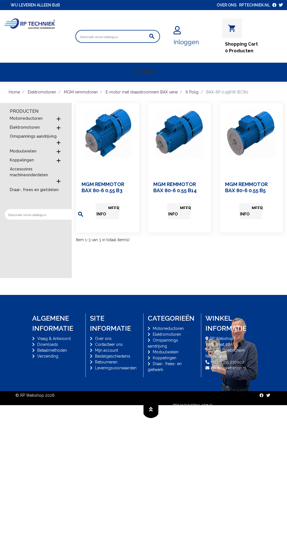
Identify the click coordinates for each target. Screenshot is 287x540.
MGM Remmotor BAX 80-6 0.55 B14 (175, 187)
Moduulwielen (23, 151)
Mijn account (106, 350)
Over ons (103, 338)
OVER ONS (227, 5)
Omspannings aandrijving (33, 136)
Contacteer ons (109, 344)
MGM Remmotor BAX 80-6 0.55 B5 (246, 187)
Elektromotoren (25, 127)
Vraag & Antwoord (54, 338)
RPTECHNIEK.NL (254, 5)
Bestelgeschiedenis (112, 356)
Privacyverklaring (193, 405)
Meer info (107, 211)
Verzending (47, 356)
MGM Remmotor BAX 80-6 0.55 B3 (103, 187)
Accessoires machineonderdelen (29, 172)
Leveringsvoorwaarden (115, 368)
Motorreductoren (26, 118)
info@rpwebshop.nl (228, 368)
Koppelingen (22, 160)
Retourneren (106, 362)
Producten (24, 111)
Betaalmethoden (52, 350)
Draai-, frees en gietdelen (34, 189)
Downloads (47, 344)
